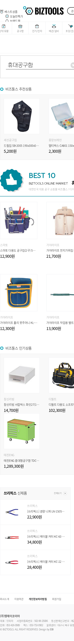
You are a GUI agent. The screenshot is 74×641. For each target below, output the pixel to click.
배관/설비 (54, 31)
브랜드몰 (15, 21)
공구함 (20, 31)
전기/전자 (37, 31)
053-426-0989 (13, 625)
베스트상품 (11, 11)
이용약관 (18, 599)
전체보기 (57, 493)
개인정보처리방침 (38, 599)
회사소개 (4, 599)
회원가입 (56, 599)
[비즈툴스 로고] (43, 10)
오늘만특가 (16, 16)
